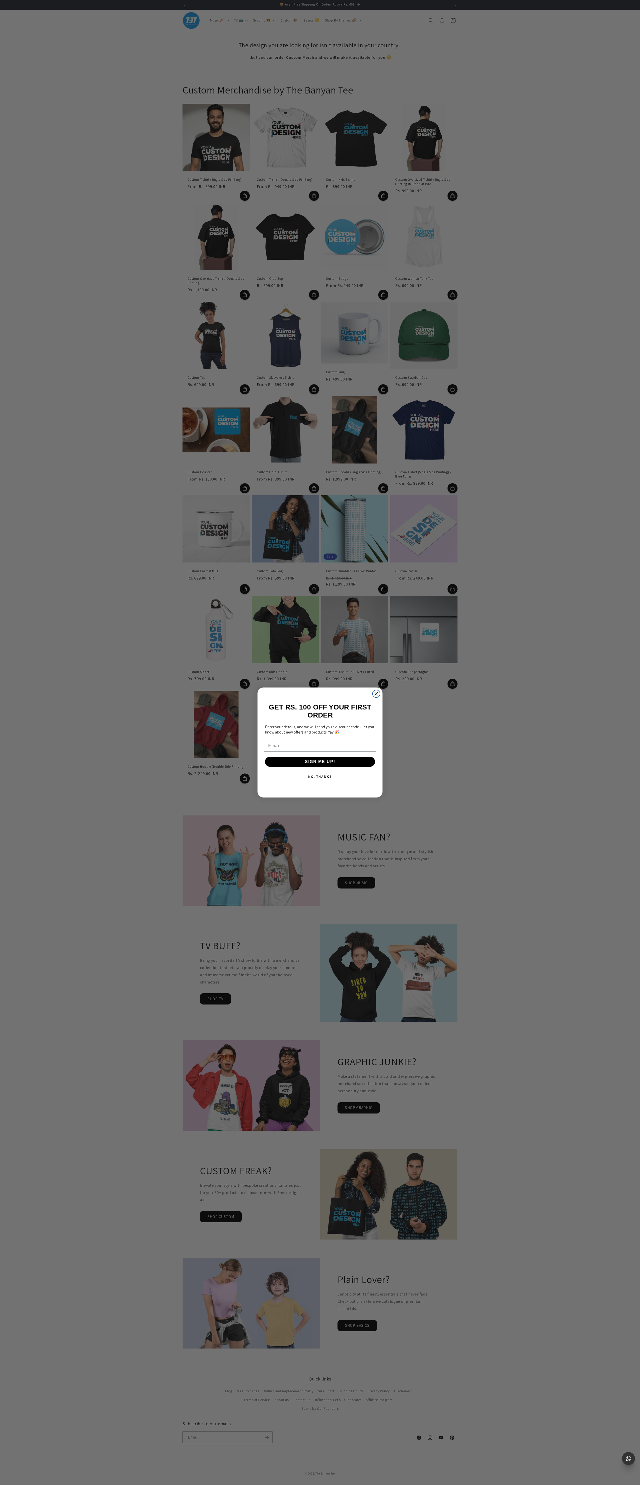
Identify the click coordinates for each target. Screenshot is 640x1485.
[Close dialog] (376, 694)
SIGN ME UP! (320, 762)
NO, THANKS (320, 776)
